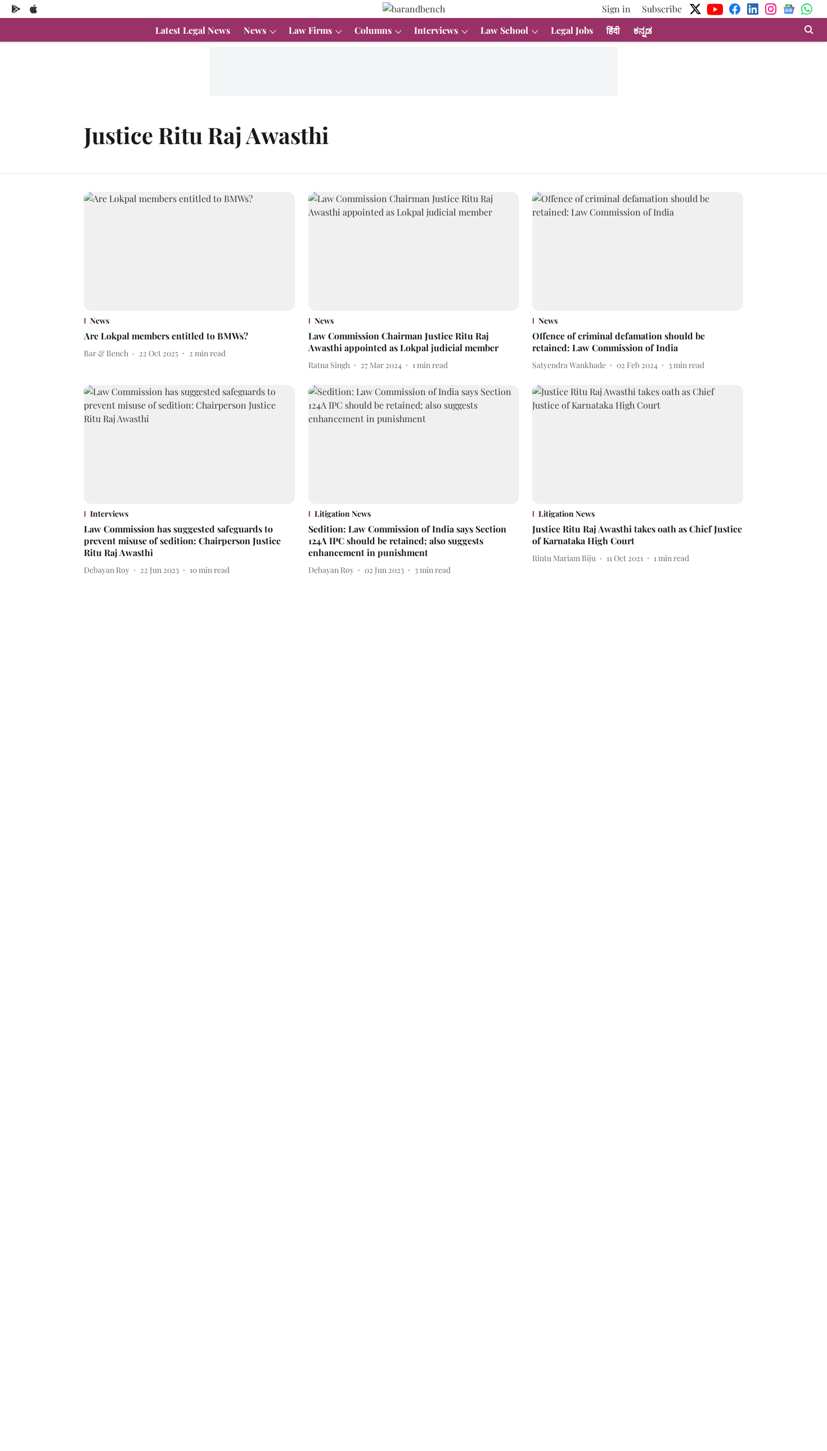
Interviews (436, 30)
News (255, 30)
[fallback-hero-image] (189, 251)
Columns (373, 30)
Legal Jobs (572, 30)
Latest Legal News (192, 30)
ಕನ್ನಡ (642, 30)
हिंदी (613, 30)
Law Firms (310, 30)
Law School (504, 30)
